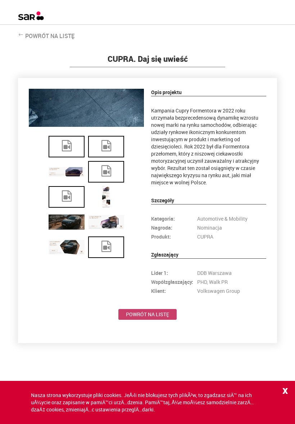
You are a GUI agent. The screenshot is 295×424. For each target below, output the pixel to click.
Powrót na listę (147, 314)
